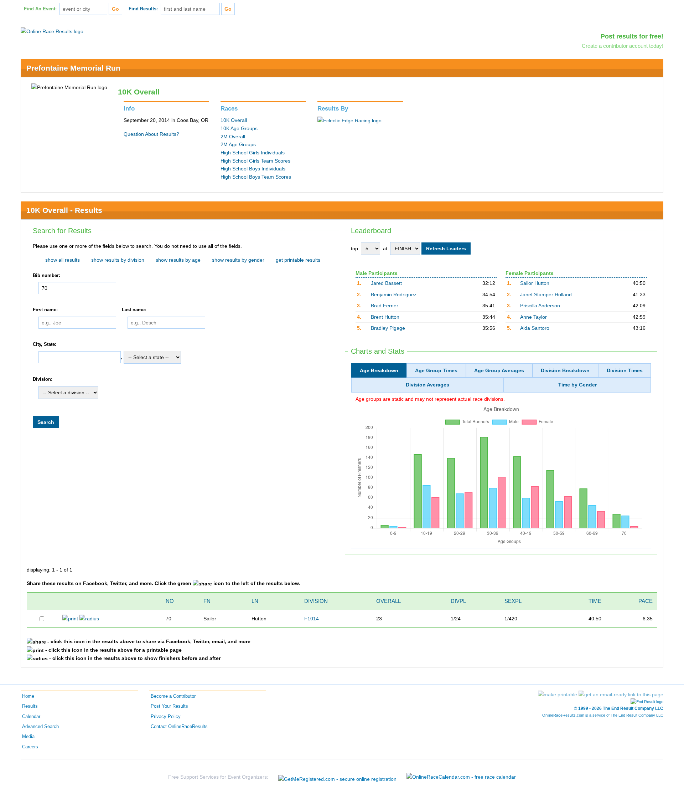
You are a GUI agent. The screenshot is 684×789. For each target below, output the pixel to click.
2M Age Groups (238, 144)
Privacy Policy (166, 716)
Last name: (134, 309)
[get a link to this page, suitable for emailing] (621, 694)
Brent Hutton (385, 317)
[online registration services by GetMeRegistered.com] (337, 777)
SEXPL (513, 601)
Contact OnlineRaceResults (179, 726)
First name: (45, 309)
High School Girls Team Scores (255, 161)
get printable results (298, 260)
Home (28, 696)
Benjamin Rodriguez (393, 294)
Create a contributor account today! (622, 46)
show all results (62, 260)
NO (170, 601)
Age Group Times (436, 370)
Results (30, 706)
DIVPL (458, 601)
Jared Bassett (386, 283)
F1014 (311, 618)
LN (255, 601)
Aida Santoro (534, 328)
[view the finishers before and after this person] (89, 618)
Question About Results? (151, 134)
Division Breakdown (565, 370)
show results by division (117, 260)
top (354, 248)
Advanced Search (40, 726)
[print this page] (557, 694)
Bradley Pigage (388, 328)
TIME (595, 601)
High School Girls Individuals (253, 152)
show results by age (178, 260)
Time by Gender (577, 385)
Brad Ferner (384, 305)
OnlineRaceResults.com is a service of (602, 715)
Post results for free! (632, 36)
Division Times (625, 370)
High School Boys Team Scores (256, 177)
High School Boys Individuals (253, 168)
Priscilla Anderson (540, 305)
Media (28, 736)
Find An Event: (40, 8)
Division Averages (427, 385)
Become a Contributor (173, 696)
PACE (645, 601)
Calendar (31, 716)
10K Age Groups (239, 128)
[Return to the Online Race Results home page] (52, 31)
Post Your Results (169, 706)
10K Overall (234, 120)
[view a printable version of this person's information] (70, 618)
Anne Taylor (533, 317)
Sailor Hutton (534, 283)
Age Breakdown (379, 370)
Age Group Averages (499, 370)
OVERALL (388, 601)
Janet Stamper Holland (546, 294)
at (385, 248)
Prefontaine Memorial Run (73, 68)
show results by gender (238, 260)
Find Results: (143, 8)
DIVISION (316, 601)
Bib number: (46, 275)
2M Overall (233, 136)
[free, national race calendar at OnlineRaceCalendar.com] (461, 777)
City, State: (44, 344)
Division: (42, 379)
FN (207, 601)
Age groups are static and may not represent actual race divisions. (430, 399)
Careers (30, 746)
